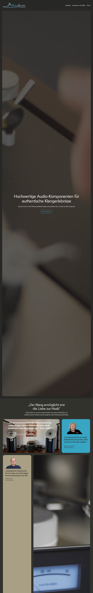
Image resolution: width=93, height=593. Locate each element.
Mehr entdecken (47, 211)
